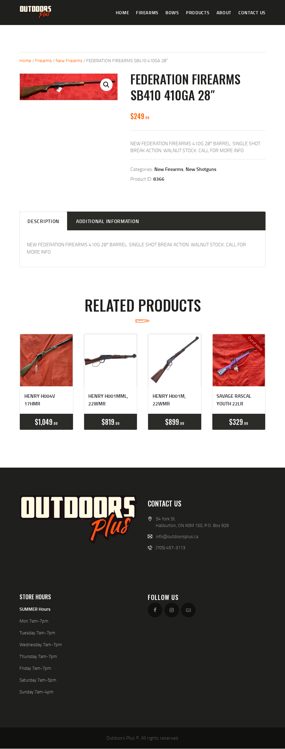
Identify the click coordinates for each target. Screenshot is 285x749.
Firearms (43, 60)
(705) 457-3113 (170, 547)
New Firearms (69, 60)
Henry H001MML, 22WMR (108, 400)
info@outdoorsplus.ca (177, 536)
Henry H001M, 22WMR (169, 400)
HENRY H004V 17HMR (39, 400)
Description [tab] (43, 221)
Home (25, 60)
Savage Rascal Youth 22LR (234, 400)
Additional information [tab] (107, 221)
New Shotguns (201, 169)
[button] (106, 85)
